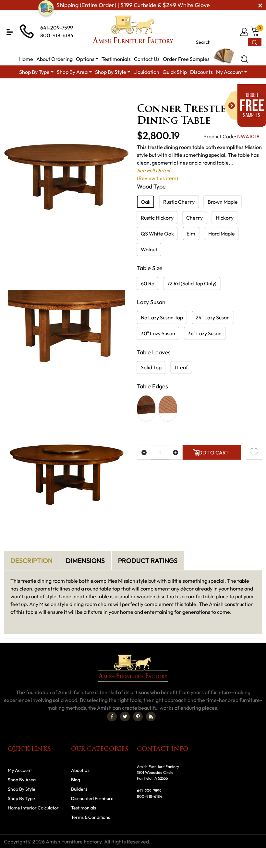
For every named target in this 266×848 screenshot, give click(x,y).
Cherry (194, 217)
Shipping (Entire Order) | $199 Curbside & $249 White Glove (133, 5)
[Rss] (151, 716)
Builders (79, 789)
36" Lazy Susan (205, 333)
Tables (218, 89)
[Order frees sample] (245, 105)
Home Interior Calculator (33, 808)
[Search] (244, 59)
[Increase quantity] (176, 452)
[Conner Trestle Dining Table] (66, 177)
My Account (20, 770)
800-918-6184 (57, 35)
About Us (80, 770)
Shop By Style (21, 789)
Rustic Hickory (157, 217)
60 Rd (147, 283)
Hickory (225, 217)
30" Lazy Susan (158, 333)
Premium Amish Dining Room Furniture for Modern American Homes (131, 89)
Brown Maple (223, 202)
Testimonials (83, 808)
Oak (146, 202)
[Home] (8, 89)
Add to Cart (212, 452)
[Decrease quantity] (144, 452)
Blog (75, 780)
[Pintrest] (138, 716)
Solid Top (151, 367)
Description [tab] (31, 560)
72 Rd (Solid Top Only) (191, 283)
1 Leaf (181, 367)
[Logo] (132, 31)
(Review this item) (157, 178)
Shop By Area (37, 89)
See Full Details (154, 170)
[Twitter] (125, 716)
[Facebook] (112, 716)
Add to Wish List (254, 452)
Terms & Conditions (90, 817)
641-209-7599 (56, 27)
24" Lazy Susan (213, 317)
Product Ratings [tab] (147, 560)
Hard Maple (221, 233)
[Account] (244, 32)
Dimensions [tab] (85, 560)
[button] (9, 32)
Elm (191, 233)
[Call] (234, 32)
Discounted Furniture (92, 798)
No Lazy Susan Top (162, 317)
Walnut (149, 249)
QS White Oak (157, 233)
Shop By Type (21, 798)
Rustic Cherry (179, 202)
